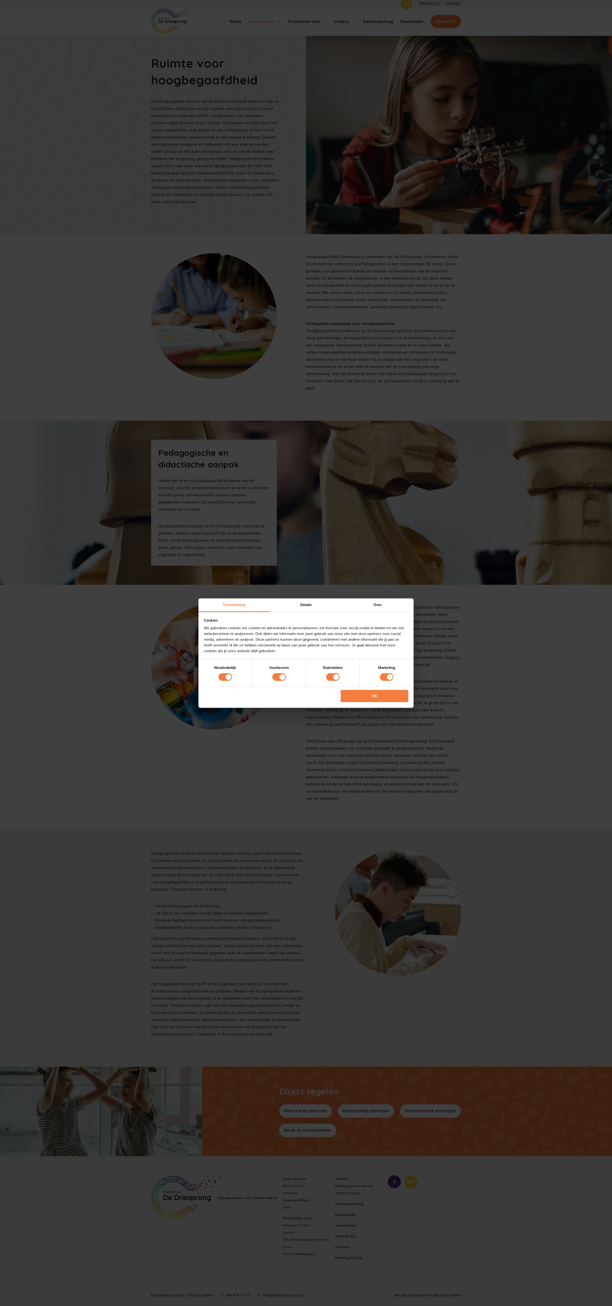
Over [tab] (378, 604)
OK (374, 696)
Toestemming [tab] (234, 604)
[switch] (279, 677)
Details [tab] (306, 604)
